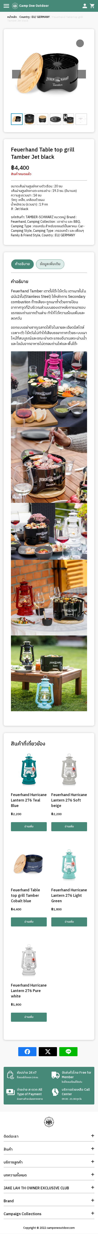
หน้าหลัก (12, 17)
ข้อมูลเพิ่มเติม (50, 264)
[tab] (22, 264)
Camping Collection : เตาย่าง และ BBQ (53, 221)
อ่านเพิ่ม (29, 826)
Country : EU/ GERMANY (34, 17)
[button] (81, 74)
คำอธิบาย (22, 264)
